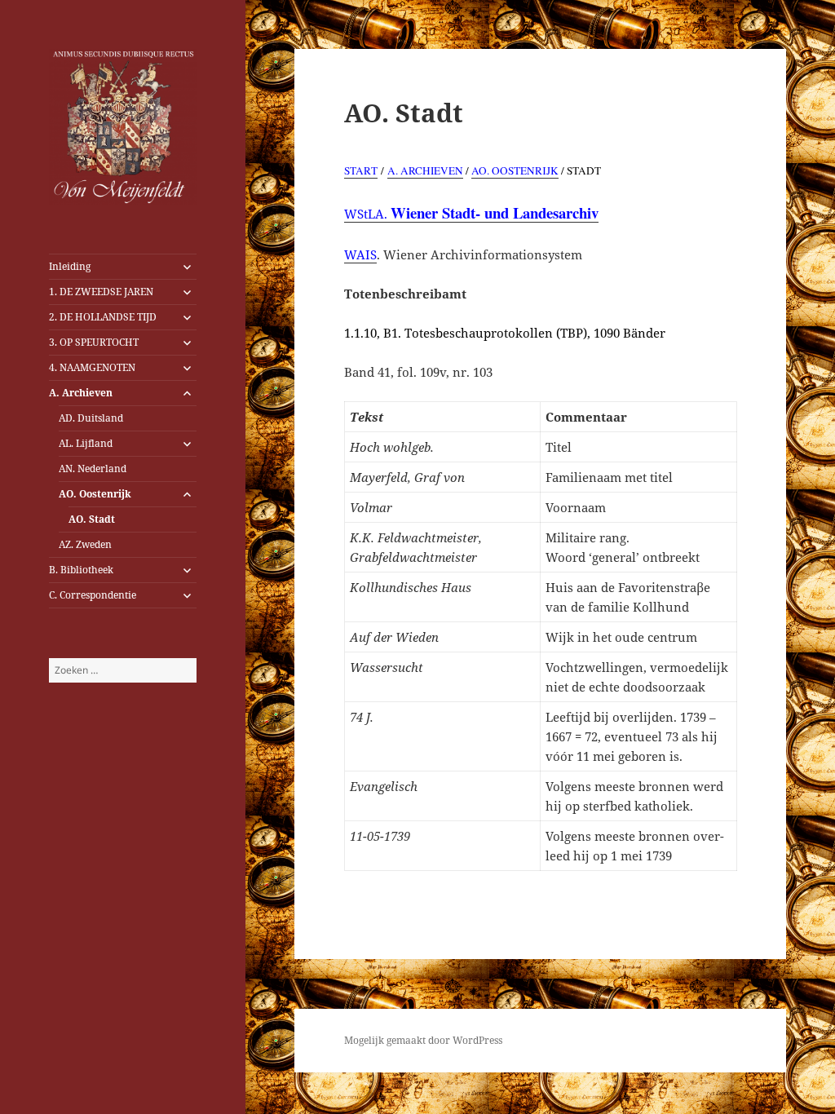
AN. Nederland (92, 468)
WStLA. (471, 214)
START (361, 170)
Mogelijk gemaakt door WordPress (423, 1040)
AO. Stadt (91, 519)
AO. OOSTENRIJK (515, 170)
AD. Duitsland (91, 418)
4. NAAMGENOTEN (92, 367)
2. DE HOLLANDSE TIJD (103, 317)
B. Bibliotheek (81, 570)
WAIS (360, 254)
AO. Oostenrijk (95, 494)
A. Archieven (81, 393)
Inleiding (70, 266)
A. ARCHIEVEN (425, 170)
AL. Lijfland (86, 443)
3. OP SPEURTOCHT (94, 342)
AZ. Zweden (85, 544)
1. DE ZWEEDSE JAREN (101, 291)
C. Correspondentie (92, 595)
